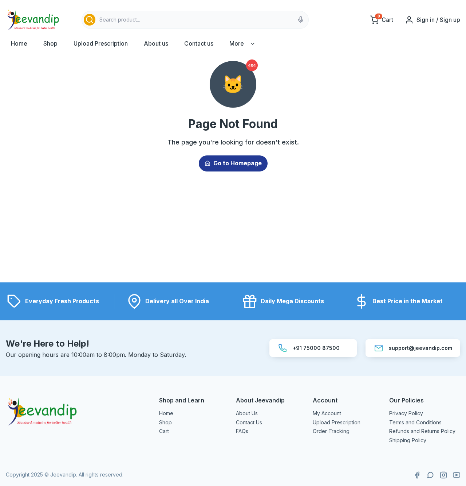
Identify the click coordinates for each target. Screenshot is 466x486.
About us (156, 43)
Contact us (198, 43)
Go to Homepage (237, 163)
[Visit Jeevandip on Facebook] (417, 475)
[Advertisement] (233, 231)
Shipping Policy (407, 440)
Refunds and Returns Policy (422, 431)
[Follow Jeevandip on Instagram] (443, 475)
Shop (50, 43)
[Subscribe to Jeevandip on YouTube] (456, 475)
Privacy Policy (406, 413)
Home (19, 43)
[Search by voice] (300, 19)
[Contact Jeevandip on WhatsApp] (430, 475)
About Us (247, 413)
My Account (327, 413)
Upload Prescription (101, 43)
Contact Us (249, 422)
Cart (164, 431)
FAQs (242, 431)
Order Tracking (331, 431)
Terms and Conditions (415, 422)
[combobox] (195, 20)
